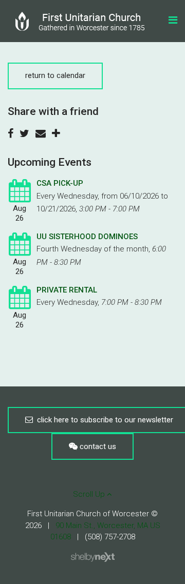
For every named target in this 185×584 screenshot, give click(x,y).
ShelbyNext (93, 557)
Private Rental (66, 290)
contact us (97, 446)
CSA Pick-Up (59, 183)
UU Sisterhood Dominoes (87, 236)
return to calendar (55, 75)
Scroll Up (90, 494)
